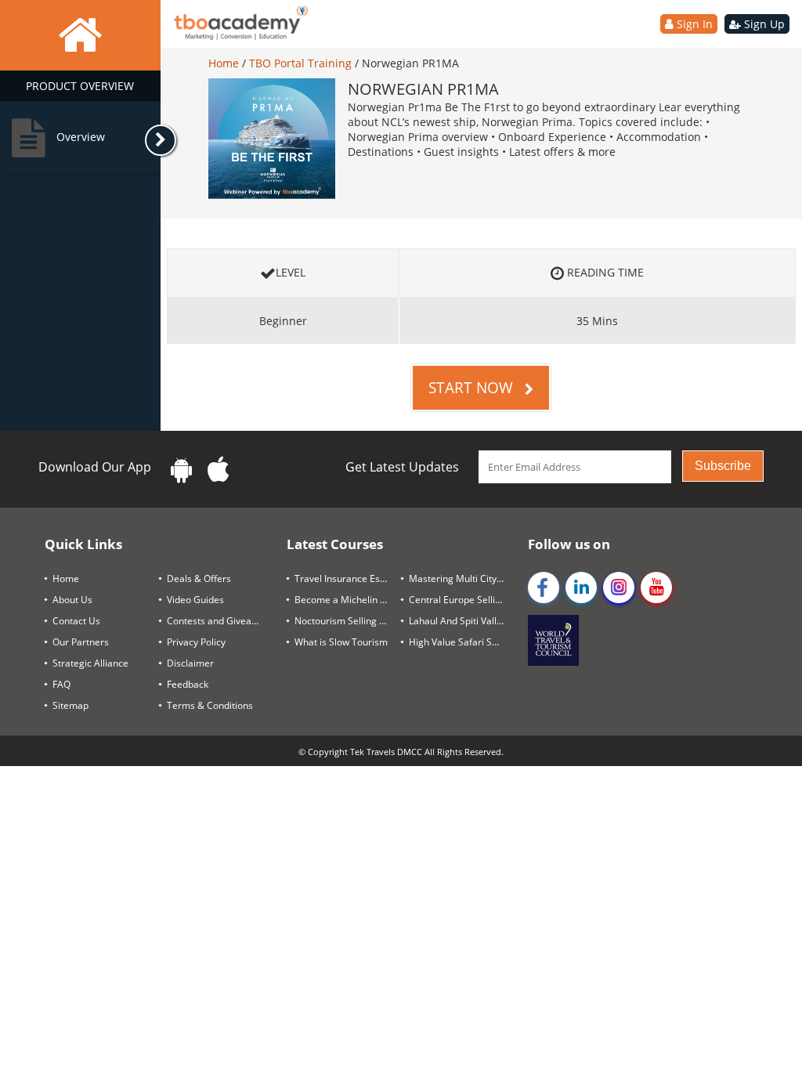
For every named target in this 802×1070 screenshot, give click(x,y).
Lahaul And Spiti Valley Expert (462, 620)
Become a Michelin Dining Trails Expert (347, 599)
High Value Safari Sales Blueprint (462, 642)
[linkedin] (581, 587)
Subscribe (723, 465)
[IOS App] (218, 469)
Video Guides (195, 599)
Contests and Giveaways (220, 620)
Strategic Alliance (90, 663)
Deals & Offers (199, 578)
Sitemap (70, 705)
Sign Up (763, 23)
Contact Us (76, 620)
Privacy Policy (196, 642)
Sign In (693, 23)
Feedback (187, 684)
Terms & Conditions (210, 705)
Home (225, 63)
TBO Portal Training (302, 63)
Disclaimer (190, 663)
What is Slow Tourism (341, 642)
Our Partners (80, 642)
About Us (72, 599)
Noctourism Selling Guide (347, 620)
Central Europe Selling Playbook (462, 599)
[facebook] (543, 587)
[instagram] (618, 587)
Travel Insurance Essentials (347, 578)
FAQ (61, 684)
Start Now (472, 388)
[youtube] (656, 587)
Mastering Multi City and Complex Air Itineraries (462, 578)
